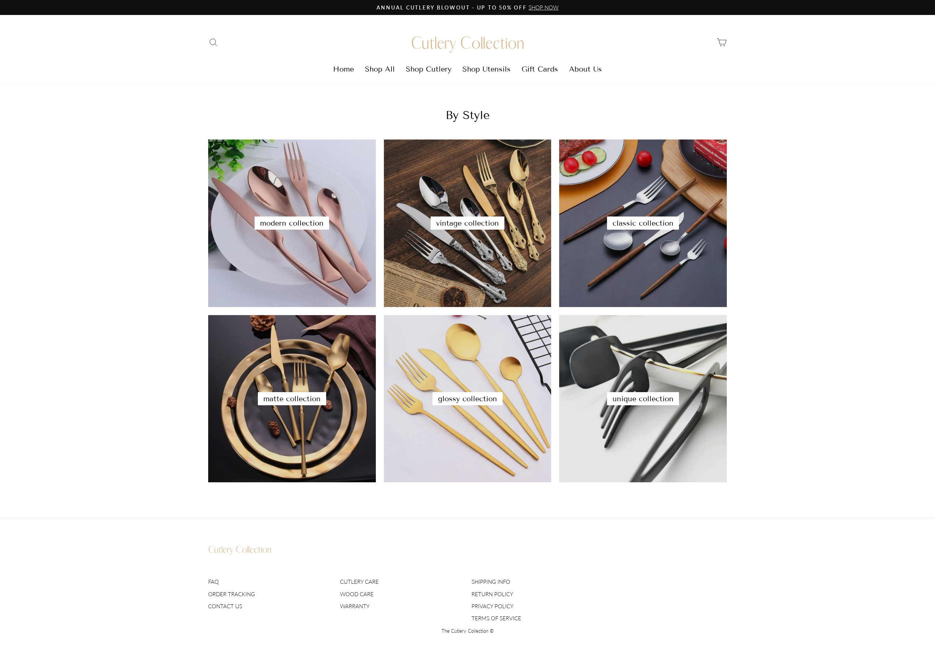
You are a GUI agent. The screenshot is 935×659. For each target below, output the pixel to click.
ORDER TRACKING (231, 594)
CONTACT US (225, 606)
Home (343, 69)
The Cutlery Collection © (468, 631)
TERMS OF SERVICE (496, 618)
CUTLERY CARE (359, 581)
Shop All (380, 69)
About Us (585, 69)
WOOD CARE (357, 594)
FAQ (213, 581)
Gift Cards (540, 69)
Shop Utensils (486, 69)
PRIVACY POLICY (493, 606)
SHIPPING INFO (491, 581)
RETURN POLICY (492, 594)
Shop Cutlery (428, 69)
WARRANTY (355, 606)
